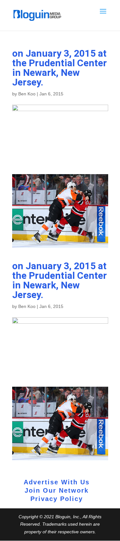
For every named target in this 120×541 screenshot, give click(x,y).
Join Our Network (57, 490)
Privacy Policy (56, 498)
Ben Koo (27, 93)
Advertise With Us (57, 482)
